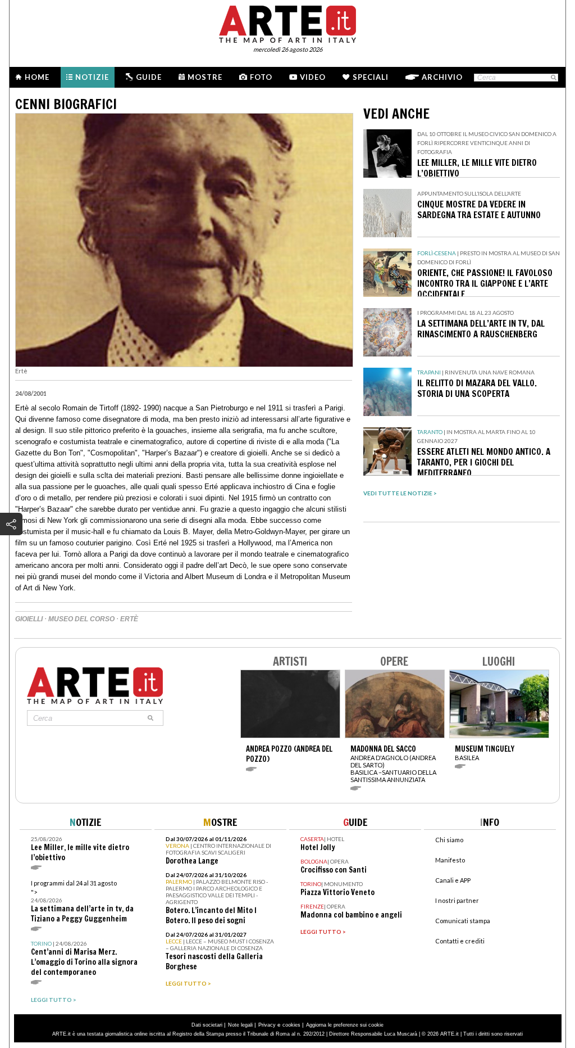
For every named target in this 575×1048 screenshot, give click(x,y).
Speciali (371, 77)
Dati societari (206, 1025)
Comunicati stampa (462, 920)
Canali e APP (453, 880)
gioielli (29, 619)
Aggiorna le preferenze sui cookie (345, 1025)
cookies (291, 1025)
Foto (261, 77)
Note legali (240, 1025)
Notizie (92, 77)
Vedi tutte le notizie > (400, 493)
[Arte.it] (287, 22)
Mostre (205, 77)
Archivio (442, 77)
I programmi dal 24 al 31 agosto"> (82, 901)
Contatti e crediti (460, 941)
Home (37, 77)
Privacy (267, 1025)
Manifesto (450, 860)
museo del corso (81, 619)
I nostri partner (457, 900)
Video (313, 77)
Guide (149, 77)
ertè (129, 619)
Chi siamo (449, 839)
